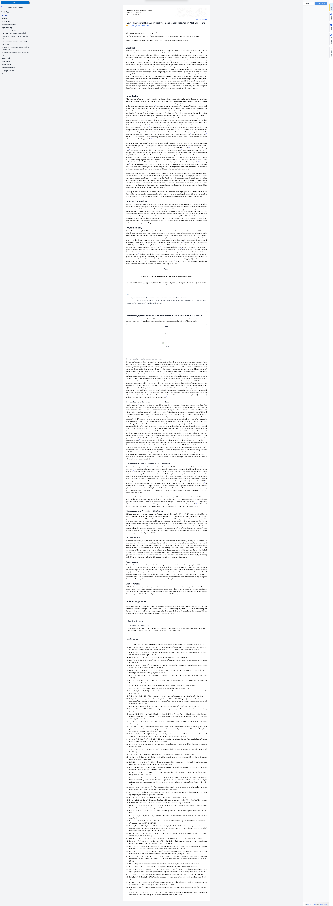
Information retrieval (9, 24)
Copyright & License (8, 70)
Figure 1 (176, 264)
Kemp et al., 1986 (191, 504)
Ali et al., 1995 (161, 153)
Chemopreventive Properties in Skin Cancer (15, 54)
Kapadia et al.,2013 (149, 533)
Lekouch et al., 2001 (195, 160)
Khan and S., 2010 (131, 167)
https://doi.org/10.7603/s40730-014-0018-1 (139, 26)
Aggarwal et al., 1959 (174, 249)
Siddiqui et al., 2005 (132, 254)
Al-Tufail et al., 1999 (182, 160)
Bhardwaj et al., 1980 (177, 242)
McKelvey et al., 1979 (193, 506)
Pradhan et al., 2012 (183, 169)
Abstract (5, 18)
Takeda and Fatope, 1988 (162, 245)
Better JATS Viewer (311, 904)
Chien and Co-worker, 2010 (169, 485)
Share (309, 3)
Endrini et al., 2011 (177, 374)
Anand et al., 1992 (200, 150)
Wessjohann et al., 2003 (187, 155)
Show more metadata (201, 19)
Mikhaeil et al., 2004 (175, 150)
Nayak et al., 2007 (172, 157)
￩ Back (15, 3)
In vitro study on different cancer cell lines (15, 37)
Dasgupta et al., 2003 (132, 440)
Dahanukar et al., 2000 (142, 127)
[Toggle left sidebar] (1, 7)
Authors (4, 15)
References (5, 74)
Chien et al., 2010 (137, 493)
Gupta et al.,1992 (155, 247)
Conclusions (6, 61)
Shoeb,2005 (129, 137)
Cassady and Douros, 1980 (182, 134)
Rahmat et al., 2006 (199, 376)
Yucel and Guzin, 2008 (180, 557)
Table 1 (138, 321)
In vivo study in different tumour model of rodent (15, 43)
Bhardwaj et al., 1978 (190, 242)
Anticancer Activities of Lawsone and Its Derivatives (15, 48)
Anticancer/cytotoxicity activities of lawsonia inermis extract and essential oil (15, 32)
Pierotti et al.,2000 (178, 367)
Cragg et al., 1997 (150, 106)
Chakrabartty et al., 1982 (155, 256)
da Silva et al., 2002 (143, 501)
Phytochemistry (7, 27)
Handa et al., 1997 (187, 249)
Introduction (6, 21)
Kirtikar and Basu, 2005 (172, 129)
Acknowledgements (8, 67)
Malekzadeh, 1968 (183, 148)
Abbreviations (6, 64)
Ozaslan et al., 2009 (132, 405)
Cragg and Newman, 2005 (198, 134)
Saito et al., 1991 (142, 392)
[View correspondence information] (156, 33)
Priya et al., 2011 (136, 438)
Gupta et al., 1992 (137, 245)
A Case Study (6, 58)
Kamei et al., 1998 (153, 478)
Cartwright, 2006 (193, 162)
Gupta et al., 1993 (148, 245)
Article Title (5, 12)
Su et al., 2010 (199, 483)
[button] (321, 3)
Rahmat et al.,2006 (168, 261)
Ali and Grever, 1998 (184, 153)
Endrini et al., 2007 (165, 388)
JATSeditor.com (323, 904)
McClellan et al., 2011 (162, 106)
